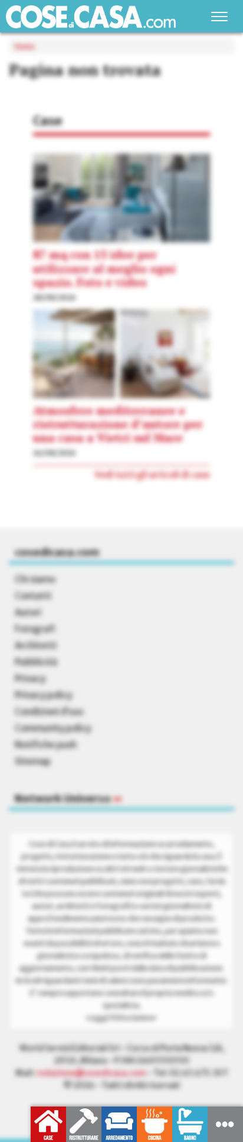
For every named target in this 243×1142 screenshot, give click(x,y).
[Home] (91, 17)
